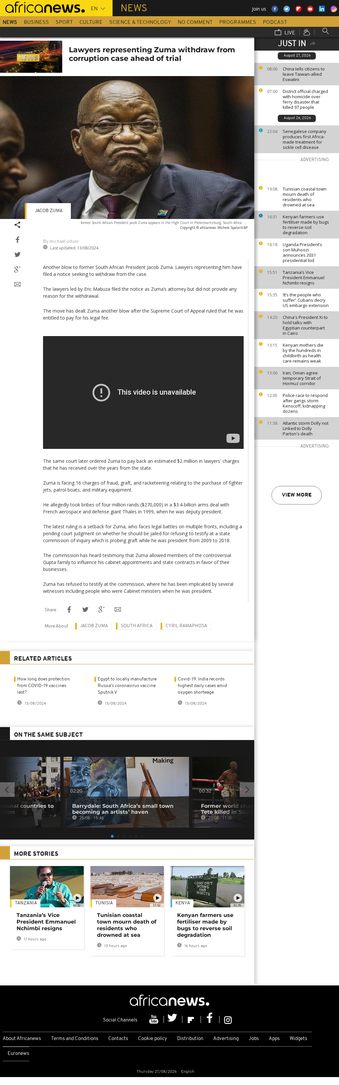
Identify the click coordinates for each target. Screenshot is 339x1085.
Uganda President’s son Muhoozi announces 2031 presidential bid (302, 252)
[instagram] (227, 1019)
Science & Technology (140, 22)
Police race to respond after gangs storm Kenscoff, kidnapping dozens (305, 403)
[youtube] (154, 1019)
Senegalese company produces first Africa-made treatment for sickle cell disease (304, 139)
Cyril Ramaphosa (186, 626)
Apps (274, 1038)
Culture (91, 22)
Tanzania (26, 903)
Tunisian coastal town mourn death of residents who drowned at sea (304, 196)
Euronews (18, 1053)
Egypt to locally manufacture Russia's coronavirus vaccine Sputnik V (127, 686)
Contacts (118, 1038)
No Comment (195, 22)
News (10, 22)
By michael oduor (61, 241)
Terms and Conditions (74, 1038)
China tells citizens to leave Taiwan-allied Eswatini (304, 74)
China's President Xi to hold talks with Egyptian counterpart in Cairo (305, 325)
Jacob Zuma (49, 210)
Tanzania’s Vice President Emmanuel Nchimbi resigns (303, 277)
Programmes (237, 22)
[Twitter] (173, 1019)
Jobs (254, 1038)
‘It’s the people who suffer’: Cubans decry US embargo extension (306, 300)
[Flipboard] (191, 1019)
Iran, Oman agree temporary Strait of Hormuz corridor (302, 378)
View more (297, 495)
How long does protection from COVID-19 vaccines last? (43, 686)
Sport (64, 22)
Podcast (275, 22)
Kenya (182, 903)
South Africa (137, 626)
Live (289, 33)
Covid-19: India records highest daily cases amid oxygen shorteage (202, 686)
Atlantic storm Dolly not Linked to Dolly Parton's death (305, 428)
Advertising (226, 1038)
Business (36, 22)
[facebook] (210, 1019)
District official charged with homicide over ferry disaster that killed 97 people (305, 99)
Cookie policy (152, 1038)
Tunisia (104, 903)
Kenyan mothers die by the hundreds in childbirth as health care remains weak (303, 353)
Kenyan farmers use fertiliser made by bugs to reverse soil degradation (306, 224)
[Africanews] (42, 6)
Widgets (298, 1038)
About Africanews (22, 1038)
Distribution (190, 1038)
